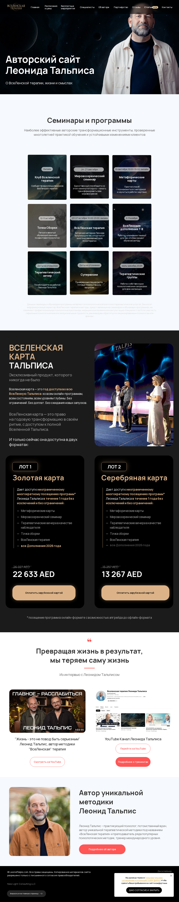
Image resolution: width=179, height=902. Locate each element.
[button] (135, 592)
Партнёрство (121, 7)
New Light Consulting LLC (21, 883)
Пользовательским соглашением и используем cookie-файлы (142, 879)
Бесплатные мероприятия (68, 7)
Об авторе (103, 7)
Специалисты (87, 7)
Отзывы (136, 7)
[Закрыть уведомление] (171, 875)
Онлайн (47, 169)
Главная (35, 7)
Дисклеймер (164, 871)
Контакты (167, 7)
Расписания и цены (51, 7)
